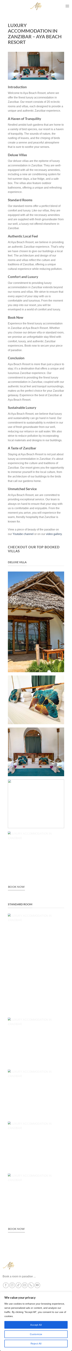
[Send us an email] (25, 1285)
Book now (16, 886)
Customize (36, 1334)
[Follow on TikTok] (18, 1285)
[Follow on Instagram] (12, 1285)
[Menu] (67, 6)
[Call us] (31, 1285)
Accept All (36, 1324)
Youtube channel (23, 534)
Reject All (36, 1343)
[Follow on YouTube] (37, 1285)
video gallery (54, 534)
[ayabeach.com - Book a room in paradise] (36, 6)
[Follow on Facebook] (6, 1285)
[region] (36, 1321)
